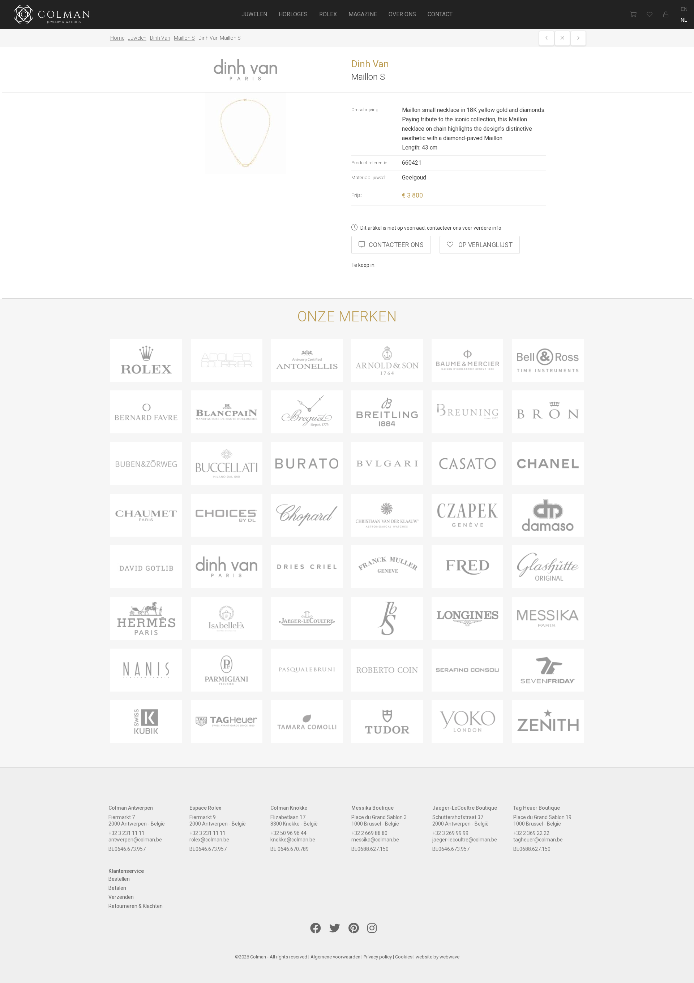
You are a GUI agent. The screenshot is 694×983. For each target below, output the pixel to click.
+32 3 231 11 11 (126, 833)
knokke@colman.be (292, 840)
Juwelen (254, 14)
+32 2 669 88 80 (369, 833)
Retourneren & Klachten (135, 906)
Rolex (328, 14)
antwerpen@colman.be (135, 840)
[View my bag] (633, 14)
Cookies (403, 957)
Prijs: (356, 195)
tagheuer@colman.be (538, 840)
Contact (440, 14)
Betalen (117, 888)
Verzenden (121, 897)
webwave (449, 957)
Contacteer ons (396, 244)
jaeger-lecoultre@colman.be (464, 840)
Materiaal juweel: (368, 177)
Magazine (362, 14)
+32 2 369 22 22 (531, 833)
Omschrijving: (365, 109)
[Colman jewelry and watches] (52, 15)
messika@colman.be (375, 840)
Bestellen (119, 879)
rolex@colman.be (209, 840)
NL (684, 20)
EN (684, 9)
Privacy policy (378, 957)
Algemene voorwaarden (335, 957)
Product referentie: (369, 162)
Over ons (402, 14)
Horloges (293, 14)
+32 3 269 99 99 (450, 833)
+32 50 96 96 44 (288, 833)
